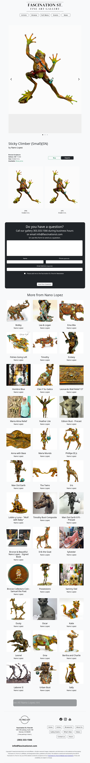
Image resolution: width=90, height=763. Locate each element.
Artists (59, 727)
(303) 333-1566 (24, 739)
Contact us (61, 737)
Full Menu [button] (45, 15)
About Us (79, 727)
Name (25, 258)
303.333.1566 (40, 230)
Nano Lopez (17, 147)
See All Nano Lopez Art (45, 702)
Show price (19, 161)
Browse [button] (34, 15)
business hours (64, 230)
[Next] (79, 79)
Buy (54, 158)
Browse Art (68, 727)
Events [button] (55, 15)
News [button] (66, 15)
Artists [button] (24, 15)
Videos (78, 732)
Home (50, 727)
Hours (71, 737)
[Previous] (11, 79)
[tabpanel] (45, 192)
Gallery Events (55, 732)
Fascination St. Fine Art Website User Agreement (60, 755)
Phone (64, 258)
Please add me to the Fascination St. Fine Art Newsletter (45, 273)
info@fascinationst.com (49, 234)
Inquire (67, 158)
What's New (68, 732)
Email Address (44, 266)
